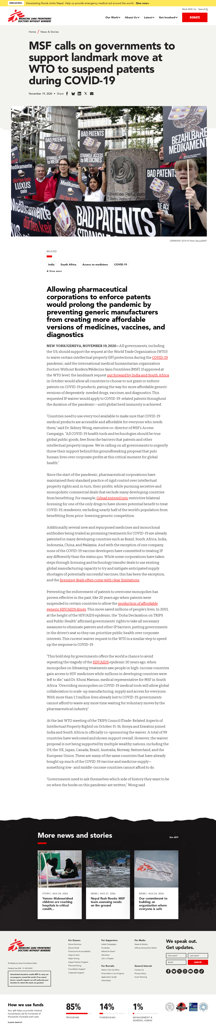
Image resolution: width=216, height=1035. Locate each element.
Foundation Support (76, 969)
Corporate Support (76, 972)
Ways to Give (74, 955)
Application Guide (109, 977)
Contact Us (139, 970)
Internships (106, 980)
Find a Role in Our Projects (112, 973)
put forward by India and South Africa (138, 375)
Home (32, 31)
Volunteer (105, 955)
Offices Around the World (145, 948)
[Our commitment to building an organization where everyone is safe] (156, 884)
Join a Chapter (107, 958)
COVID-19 (120, 264)
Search (201, 9)
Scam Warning (141, 977)
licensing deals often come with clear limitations (99, 580)
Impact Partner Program (78, 962)
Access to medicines (95, 264)
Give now (142, 3)
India (51, 264)
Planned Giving (74, 965)
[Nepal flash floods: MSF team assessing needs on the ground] (108, 884)
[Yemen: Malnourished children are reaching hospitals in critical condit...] (60, 884)
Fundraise (105, 948)
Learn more (14, 1022)
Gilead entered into (112, 498)
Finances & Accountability (79, 951)
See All (173, 837)
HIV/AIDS (101, 662)
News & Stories (49, 31)
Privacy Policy (140, 973)
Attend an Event (108, 951)
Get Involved (167, 17)
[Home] (33, 15)
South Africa (68, 264)
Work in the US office (110, 970)
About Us (131, 17)
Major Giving (73, 958)
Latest (148, 17)
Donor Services (74, 944)
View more (55, 271)
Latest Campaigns (108, 944)
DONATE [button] (195, 17)
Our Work (111, 17)
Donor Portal (73, 948)
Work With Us (189, 9)
